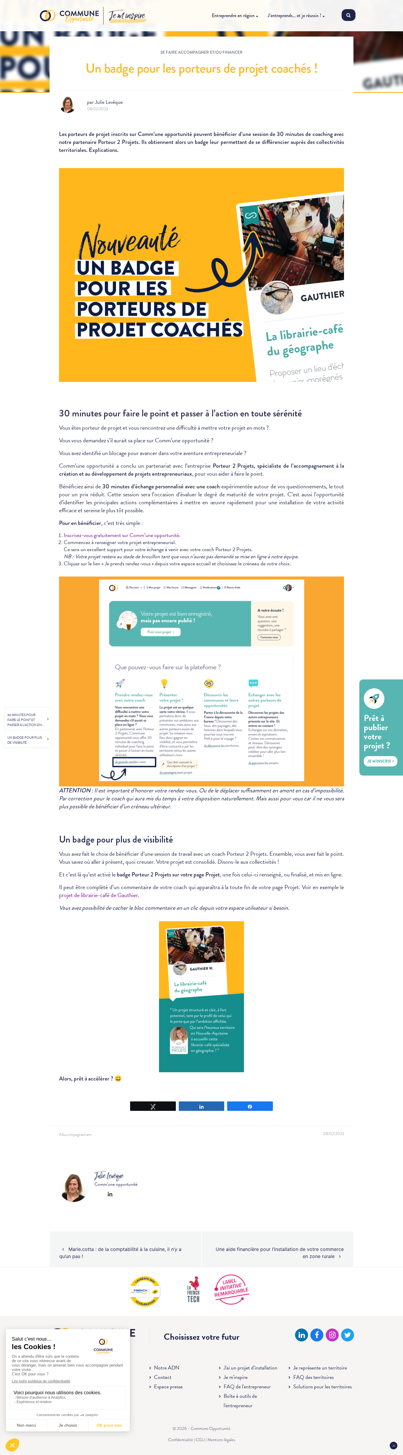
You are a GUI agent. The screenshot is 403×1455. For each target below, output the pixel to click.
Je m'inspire (236, 1377)
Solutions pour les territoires (322, 1386)
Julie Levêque (109, 102)
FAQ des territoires (313, 1377)
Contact (162, 1377)
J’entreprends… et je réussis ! (294, 15)
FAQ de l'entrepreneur (247, 1386)
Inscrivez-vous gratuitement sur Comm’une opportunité (121, 535)
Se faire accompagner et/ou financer (201, 52)
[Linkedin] (110, 1194)
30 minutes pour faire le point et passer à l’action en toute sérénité (24, 720)
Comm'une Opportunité (69, 15)
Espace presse (168, 1386)
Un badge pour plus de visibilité (24, 740)
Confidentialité (180, 1440)
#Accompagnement (75, 1135)
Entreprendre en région (233, 15)
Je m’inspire (127, 15)
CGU (200, 1440)
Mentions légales (221, 1440)
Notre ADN (166, 1368)
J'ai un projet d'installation (250, 1368)
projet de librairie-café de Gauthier (98, 895)
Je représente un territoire (320, 1368)
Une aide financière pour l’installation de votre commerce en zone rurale (280, 1252)
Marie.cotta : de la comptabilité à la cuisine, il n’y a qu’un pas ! (120, 1252)
